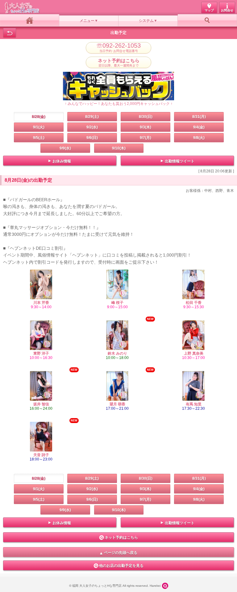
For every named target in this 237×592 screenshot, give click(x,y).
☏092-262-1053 (118, 47)
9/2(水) (92, 127)
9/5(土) (38, 138)
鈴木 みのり (117, 353)
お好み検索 (207, 20)
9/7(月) (145, 138)
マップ (209, 10)
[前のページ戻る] (9, 33)
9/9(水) (65, 148)
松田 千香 (194, 303)
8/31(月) (199, 117)
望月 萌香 (117, 404)
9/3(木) (145, 127)
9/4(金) (199, 127)
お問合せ (227, 10)
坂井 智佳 (41, 404)
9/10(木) (119, 148)
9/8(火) (199, 138)
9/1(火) (38, 127)
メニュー (87, 21)
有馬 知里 (194, 404)
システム (146, 21)
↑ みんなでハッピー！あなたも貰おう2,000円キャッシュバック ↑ (119, 104)
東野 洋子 (41, 353)
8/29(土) (92, 117)
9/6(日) (92, 138)
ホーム (29, 20)
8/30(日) (145, 117)
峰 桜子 (117, 303)
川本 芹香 (41, 303)
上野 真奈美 (193, 353)
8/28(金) (38, 117)
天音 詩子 (41, 455)
